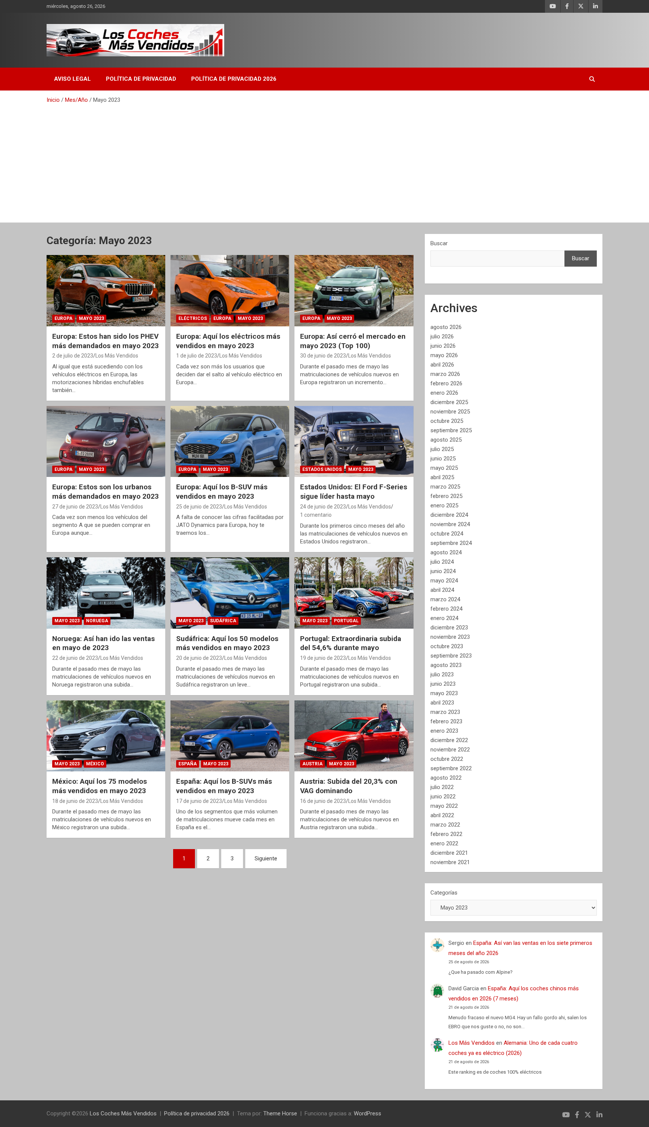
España (187, 763)
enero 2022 (444, 843)
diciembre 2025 (449, 402)
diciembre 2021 (449, 852)
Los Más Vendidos (116, 356)
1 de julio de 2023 (196, 356)
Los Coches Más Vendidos (123, 1113)
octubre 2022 (446, 759)
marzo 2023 (445, 712)
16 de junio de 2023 (323, 801)
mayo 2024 (444, 580)
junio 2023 (443, 683)
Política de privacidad (141, 78)
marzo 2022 (445, 824)
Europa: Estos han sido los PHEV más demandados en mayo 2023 (105, 341)
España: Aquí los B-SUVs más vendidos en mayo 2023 (224, 786)
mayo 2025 (444, 468)
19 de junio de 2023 (323, 658)
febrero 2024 (446, 608)
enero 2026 (444, 392)
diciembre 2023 (449, 627)
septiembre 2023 (451, 655)
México (95, 763)
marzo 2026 (445, 374)
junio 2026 (443, 345)
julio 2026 (442, 336)
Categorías (443, 892)
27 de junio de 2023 (75, 507)
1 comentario (316, 515)
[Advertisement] (324, 160)
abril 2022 (442, 815)
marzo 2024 (445, 599)
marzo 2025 (445, 486)
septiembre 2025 (451, 430)
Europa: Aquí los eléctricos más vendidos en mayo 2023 (228, 341)
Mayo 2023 (91, 318)
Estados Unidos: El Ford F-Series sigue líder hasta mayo (353, 492)
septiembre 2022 (451, 768)
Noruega (97, 620)
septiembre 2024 (451, 543)
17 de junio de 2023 (199, 801)
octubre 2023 (446, 646)
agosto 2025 (446, 439)
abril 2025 (442, 477)
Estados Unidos (322, 469)
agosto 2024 (446, 552)
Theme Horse (280, 1113)
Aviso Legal (72, 78)
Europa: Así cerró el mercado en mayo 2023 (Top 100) (353, 341)
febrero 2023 (446, 721)
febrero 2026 (446, 383)
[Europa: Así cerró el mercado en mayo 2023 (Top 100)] (354, 291)
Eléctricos (192, 318)
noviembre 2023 (450, 637)
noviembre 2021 (450, 862)
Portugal (346, 620)
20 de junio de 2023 (199, 658)
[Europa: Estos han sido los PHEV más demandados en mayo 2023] (106, 291)
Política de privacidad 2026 (233, 78)
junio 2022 (443, 796)
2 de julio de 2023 (72, 356)
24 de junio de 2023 (323, 507)
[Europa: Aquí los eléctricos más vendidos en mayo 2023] (230, 291)
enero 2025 (444, 505)
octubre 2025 (446, 421)
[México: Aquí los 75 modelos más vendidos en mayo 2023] (106, 736)
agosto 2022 (446, 777)
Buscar (439, 243)
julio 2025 (442, 449)
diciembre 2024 (449, 514)
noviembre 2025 (450, 411)
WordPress (367, 1113)
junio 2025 (443, 458)
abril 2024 (442, 590)
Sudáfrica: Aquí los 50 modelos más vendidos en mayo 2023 (227, 643)
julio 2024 (442, 561)
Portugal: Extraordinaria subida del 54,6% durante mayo (350, 643)
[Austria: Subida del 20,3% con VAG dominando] (354, 736)
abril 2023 (442, 702)
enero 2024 (444, 618)
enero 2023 (444, 730)
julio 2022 (442, 787)
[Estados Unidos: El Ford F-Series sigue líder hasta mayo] (354, 441)
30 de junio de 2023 (323, 356)
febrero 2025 (446, 496)
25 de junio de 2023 (199, 507)
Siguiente (266, 858)
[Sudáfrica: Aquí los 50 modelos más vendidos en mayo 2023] (230, 593)
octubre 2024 (446, 533)
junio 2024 (443, 571)
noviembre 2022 (450, 749)
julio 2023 (442, 674)
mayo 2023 (444, 693)
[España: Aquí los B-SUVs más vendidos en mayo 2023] (230, 736)
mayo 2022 (444, 806)
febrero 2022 (446, 834)
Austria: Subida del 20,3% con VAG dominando (348, 786)
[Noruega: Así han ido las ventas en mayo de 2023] (106, 593)
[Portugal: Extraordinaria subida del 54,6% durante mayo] (354, 593)
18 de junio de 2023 (75, 801)
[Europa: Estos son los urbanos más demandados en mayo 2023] (106, 441)
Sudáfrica (223, 620)
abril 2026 (442, 364)
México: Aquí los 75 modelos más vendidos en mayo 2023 (99, 786)
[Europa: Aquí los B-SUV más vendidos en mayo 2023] (230, 441)
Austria (312, 763)
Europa (63, 318)
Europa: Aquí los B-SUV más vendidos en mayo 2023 (221, 492)
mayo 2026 (444, 355)
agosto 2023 (446, 665)
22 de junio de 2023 (75, 658)
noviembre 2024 (450, 524)
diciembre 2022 (449, 740)
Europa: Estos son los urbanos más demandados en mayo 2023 (105, 492)
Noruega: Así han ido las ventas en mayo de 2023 (103, 643)
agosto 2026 (446, 327)
